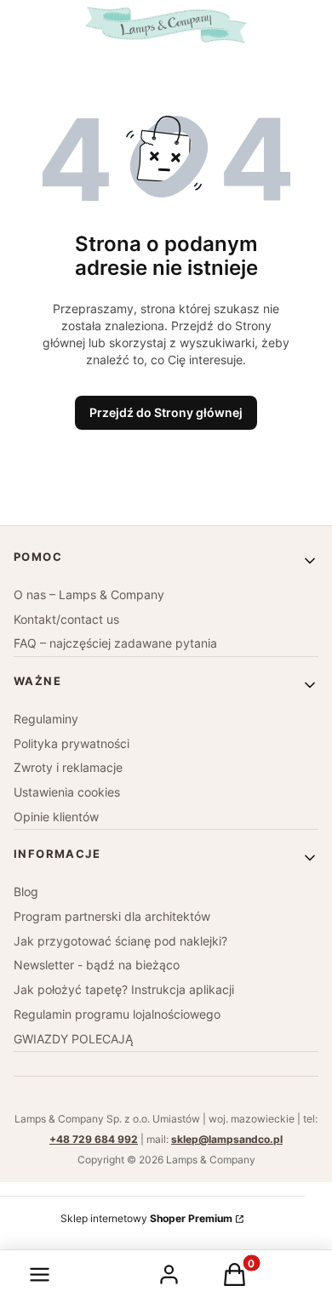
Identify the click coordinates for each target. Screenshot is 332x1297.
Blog (26, 891)
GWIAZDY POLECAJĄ (73, 1038)
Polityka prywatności (71, 743)
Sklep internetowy (146, 1218)
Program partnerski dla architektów (112, 916)
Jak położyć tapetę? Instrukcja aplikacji (124, 989)
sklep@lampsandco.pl (227, 1139)
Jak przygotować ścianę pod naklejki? (120, 941)
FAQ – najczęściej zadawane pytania (115, 643)
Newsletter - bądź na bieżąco (97, 964)
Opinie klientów (56, 816)
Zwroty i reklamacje (68, 767)
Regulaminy (46, 718)
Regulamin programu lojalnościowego (117, 1014)
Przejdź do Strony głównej (166, 412)
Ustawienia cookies (67, 792)
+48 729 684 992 (93, 1139)
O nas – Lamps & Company (89, 594)
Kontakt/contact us (66, 619)
